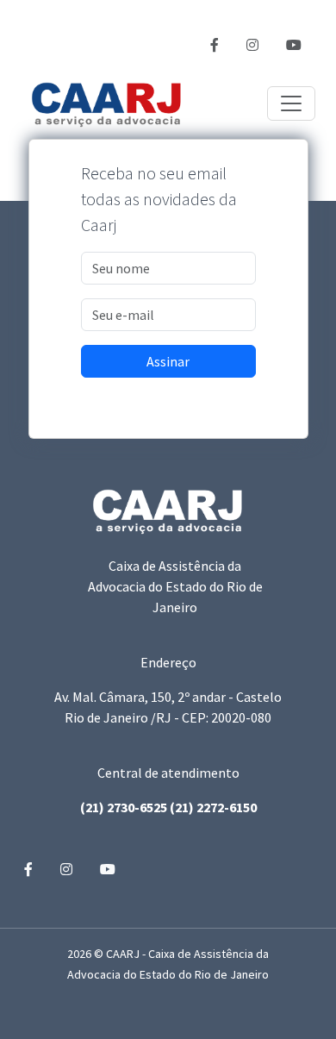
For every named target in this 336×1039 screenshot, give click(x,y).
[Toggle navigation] (291, 103)
